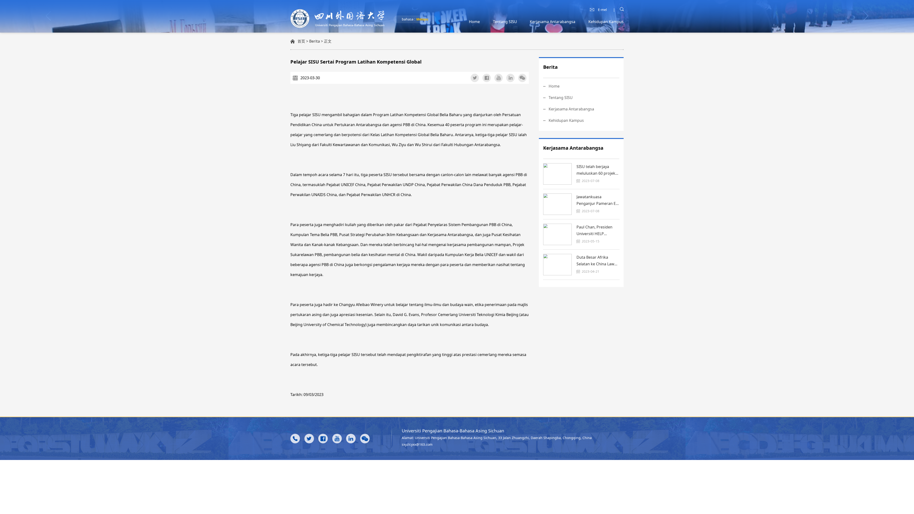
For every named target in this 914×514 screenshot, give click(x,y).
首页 (301, 41)
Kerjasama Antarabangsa (552, 21)
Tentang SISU (505, 21)
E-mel (602, 9)
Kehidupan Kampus (606, 21)
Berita (314, 41)
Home (474, 21)
